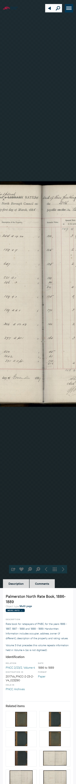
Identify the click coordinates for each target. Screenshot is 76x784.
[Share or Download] (13, 569)
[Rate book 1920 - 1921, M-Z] (21, 758)
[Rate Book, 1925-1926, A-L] (54, 719)
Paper (41, 676)
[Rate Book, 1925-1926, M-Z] (21, 738)
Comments (42, 583)
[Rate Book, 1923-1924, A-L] (54, 738)
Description (16, 583)
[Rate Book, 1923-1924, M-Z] (21, 719)
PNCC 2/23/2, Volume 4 (20, 667)
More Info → (15, 610)
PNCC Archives (15, 689)
